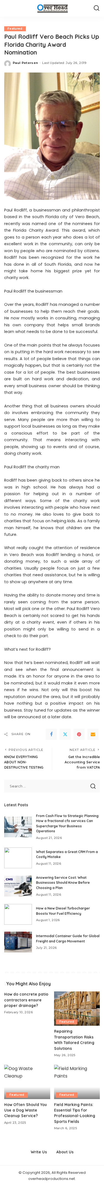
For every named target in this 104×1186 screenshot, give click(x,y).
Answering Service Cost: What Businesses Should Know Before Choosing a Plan (63, 882)
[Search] (96, 8)
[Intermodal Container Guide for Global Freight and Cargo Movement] (18, 942)
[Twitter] (65, 734)
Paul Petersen (25, 63)
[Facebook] (51, 734)
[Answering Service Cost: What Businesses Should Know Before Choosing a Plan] (18, 886)
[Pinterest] (79, 734)
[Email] (92, 734)
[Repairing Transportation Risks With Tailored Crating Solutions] (77, 1008)
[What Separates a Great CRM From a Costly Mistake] (18, 857)
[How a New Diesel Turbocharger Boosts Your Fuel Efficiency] (18, 914)
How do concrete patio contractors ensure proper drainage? (26, 1000)
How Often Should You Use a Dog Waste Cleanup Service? (25, 1110)
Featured (14, 28)
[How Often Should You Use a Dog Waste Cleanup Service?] (27, 1082)
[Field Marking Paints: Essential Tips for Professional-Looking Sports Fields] (77, 1082)
